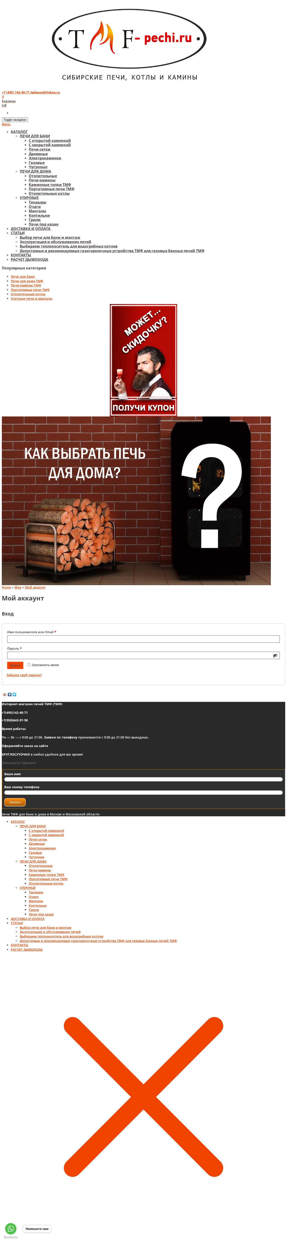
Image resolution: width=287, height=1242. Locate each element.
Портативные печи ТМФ (51, 188)
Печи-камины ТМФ (26, 285)
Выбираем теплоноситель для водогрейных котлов (68, 246)
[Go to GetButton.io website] (11, 1237)
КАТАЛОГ (19, 131)
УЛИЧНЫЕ (29, 197)
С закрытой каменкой (50, 144)
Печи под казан (44, 224)
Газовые (37, 162)
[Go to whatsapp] (10, 1228)
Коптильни (39, 215)
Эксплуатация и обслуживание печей (55, 241)
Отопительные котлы (49, 193)
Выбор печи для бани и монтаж (50, 237)
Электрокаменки (45, 158)
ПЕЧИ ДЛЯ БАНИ (35, 136)
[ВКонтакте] (9, 694)
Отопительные (43, 175)
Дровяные (38, 153)
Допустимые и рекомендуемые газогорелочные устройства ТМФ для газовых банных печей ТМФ (112, 250)
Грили (35, 219)
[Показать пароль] (275, 655)
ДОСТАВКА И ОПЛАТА (30, 228)
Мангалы (37, 210)
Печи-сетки (39, 149)
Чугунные (38, 166)
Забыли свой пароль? (24, 675)
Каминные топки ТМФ (50, 184)
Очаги (35, 206)
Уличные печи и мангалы (31, 298)
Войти (15, 665)
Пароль (24, 648)
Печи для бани (23, 276)
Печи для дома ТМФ (27, 281)
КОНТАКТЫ (21, 255)
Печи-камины (42, 180)
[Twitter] (14, 694)
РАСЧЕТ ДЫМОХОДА (29, 259)
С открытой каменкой (50, 140)
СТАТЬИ (18, 232)
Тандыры (37, 202)
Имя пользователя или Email (42, 632)
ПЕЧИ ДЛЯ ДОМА (35, 171)
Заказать (15, 802)
